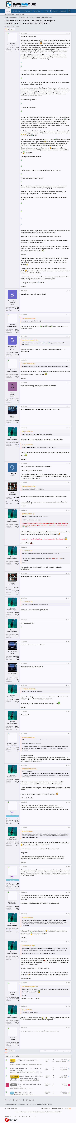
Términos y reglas (45, 1108)
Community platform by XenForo (29, 1112)
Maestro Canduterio (15, 1064)
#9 (69, 463)
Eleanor (8, 26)
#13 (69, 573)
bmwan (12, 1072)
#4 (69, 336)
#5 (69, 360)
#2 (69, 291)
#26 (69, 914)
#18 (69, 685)
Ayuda (66, 1108)
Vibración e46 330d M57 (23, 1092)
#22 (69, 802)
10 (40, 1072)
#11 (69, 510)
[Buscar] (69, 11)
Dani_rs (12, 993)
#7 (69, 406)
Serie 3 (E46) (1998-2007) (35, 1064)
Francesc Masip (14, 1080)
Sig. (12, 29)
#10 (69, 482)
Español (15, 1108)
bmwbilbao (12, 301)
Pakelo (65, 1093)
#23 (69, 827)
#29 (69, 1006)
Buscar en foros (20, 14)
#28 (69, 983)
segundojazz (63, 1069)
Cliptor (12, 392)
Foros (8, 11)
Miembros (37, 11)
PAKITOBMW (12, 651)
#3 (69, 314)
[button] (21, 11)
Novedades (16, 11)
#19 (69, 711)
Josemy (12, 416)
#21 (69, 765)
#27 (69, 942)
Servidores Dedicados (13, 1116)
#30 (69, 1028)
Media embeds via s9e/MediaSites (53, 1112)
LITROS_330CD (12, 743)
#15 (69, 620)
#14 (69, 598)
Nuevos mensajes (9, 14)
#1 (69, 33)
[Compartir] (67, 33)
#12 (69, 547)
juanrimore (12, 902)
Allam (11, 1094)
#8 (69, 428)
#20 (69, 733)
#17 (69, 663)
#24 (69, 866)
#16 (69, 642)
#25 (69, 892)
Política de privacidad (57, 1108)
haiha (11, 1088)
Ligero (8, 1108)
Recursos (27, 11)
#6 (69, 382)
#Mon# (12, 492)
